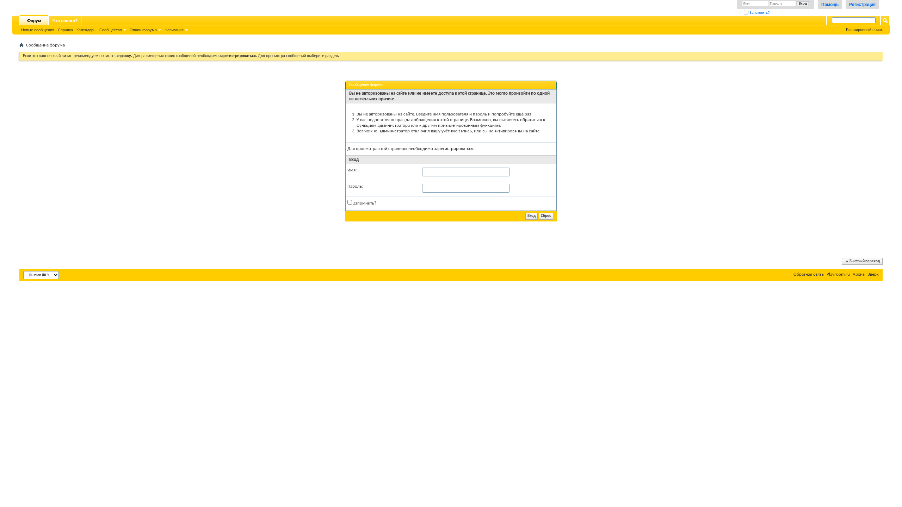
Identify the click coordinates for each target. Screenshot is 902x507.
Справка (65, 30)
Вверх (873, 274)
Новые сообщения (37, 30)
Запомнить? (759, 12)
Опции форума (143, 30)
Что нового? (65, 20)
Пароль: (355, 186)
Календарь (85, 30)
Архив (859, 274)
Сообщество (110, 30)
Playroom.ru (838, 274)
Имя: (352, 170)
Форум (34, 20)
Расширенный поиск (864, 29)
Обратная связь (808, 274)
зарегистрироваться (453, 148)
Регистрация (862, 4)
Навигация (174, 30)
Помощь (830, 4)
